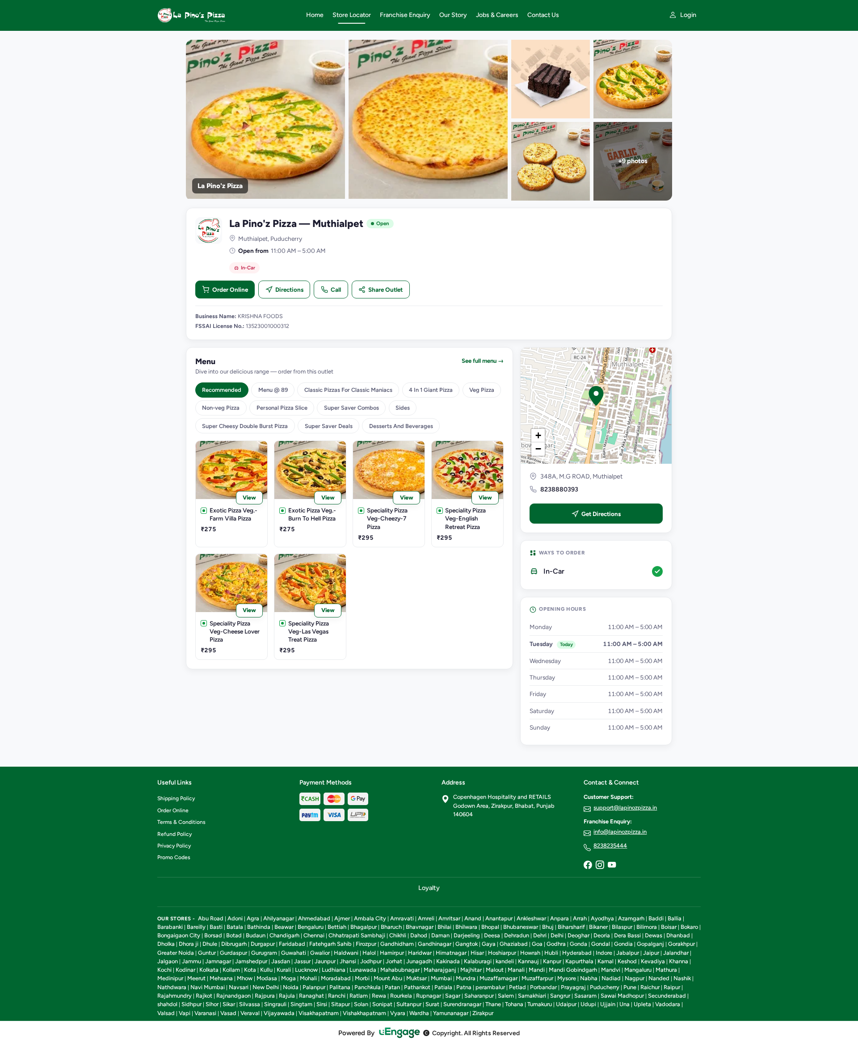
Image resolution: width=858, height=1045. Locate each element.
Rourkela (401, 995)
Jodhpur (371, 961)
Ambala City (370, 918)
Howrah (530, 952)
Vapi (184, 1013)
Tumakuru (539, 1004)
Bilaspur (622, 926)
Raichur (650, 987)
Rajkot (204, 995)
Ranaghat (311, 995)
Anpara (559, 918)
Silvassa (249, 1004)
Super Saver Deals (329, 426)
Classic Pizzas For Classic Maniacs (348, 389)
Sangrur (560, 995)
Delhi (557, 935)
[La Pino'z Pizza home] (226, 15)
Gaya (489, 943)
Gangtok (466, 943)
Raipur (672, 987)
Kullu (266, 969)
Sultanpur (408, 1004)
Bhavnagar (419, 926)
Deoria (601, 935)
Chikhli (397, 935)
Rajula (287, 995)
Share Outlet (385, 289)
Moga (288, 978)
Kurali (284, 969)
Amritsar (449, 918)
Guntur (207, 952)
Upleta (642, 1004)
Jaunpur (325, 961)
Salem (506, 995)
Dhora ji (188, 943)
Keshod (627, 961)
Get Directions (601, 513)
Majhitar (471, 969)
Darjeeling (467, 935)
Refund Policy (174, 834)
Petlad (517, 987)
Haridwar (420, 952)
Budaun (255, 935)
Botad (234, 935)
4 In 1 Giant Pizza (431, 389)
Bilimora (646, 926)
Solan (361, 1004)
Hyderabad (577, 952)
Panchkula (367, 987)
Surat (432, 1004)
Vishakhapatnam (364, 1013)
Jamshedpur (251, 961)
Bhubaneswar (520, 926)
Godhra (556, 943)
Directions (289, 289)
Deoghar (578, 935)
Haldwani (346, 952)
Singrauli (275, 1004)
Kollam (231, 969)
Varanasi (205, 1013)
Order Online (230, 289)
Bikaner (598, 926)
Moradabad (336, 978)
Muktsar (416, 978)
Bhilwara (466, 926)
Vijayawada (279, 1013)
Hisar (477, 952)
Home (315, 15)
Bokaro (689, 926)
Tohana (514, 1004)
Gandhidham (397, 943)
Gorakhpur (681, 943)
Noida (291, 987)
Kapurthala (579, 961)
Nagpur (634, 978)
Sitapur (340, 1004)
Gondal (600, 943)
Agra (253, 918)
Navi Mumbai (207, 987)
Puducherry (604, 987)
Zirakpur (482, 1013)
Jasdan (280, 961)
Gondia (623, 943)
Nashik (682, 978)
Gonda (578, 943)
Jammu (191, 961)
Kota (250, 969)
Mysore (566, 978)
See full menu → (483, 360)
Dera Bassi (627, 935)
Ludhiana (333, 969)
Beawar (284, 926)
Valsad (166, 1013)
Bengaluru (311, 926)
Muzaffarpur (537, 978)
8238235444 (610, 845)
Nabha (588, 978)
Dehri (540, 935)
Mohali (308, 978)
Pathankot (417, 987)
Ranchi (336, 995)
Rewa (379, 995)
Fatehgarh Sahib (330, 943)
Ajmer (342, 918)
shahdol (167, 1004)
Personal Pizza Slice (282, 407)
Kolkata (209, 969)
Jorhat (394, 961)
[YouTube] (612, 865)
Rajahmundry (174, 995)
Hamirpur (392, 952)
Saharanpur (479, 995)
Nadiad (611, 978)
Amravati (402, 918)
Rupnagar (428, 995)
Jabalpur (627, 952)
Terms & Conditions (181, 822)
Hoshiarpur (502, 952)
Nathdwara (171, 987)
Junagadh (419, 961)
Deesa (492, 935)
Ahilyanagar (278, 918)
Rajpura (265, 995)
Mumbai (441, 978)
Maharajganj (440, 969)
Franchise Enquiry (405, 15)
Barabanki (170, 926)
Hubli (551, 952)
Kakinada (448, 961)
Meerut (196, 978)
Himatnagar (451, 952)
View (249, 497)
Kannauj (528, 961)
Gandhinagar (434, 943)
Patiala (443, 987)
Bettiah (337, 926)
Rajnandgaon (233, 995)
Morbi (362, 978)
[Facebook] (588, 865)
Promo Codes (173, 857)
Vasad (228, 1013)
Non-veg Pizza (221, 407)
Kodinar (185, 969)
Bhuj (548, 926)
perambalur (490, 987)
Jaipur (651, 952)
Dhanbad (678, 935)
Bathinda (258, 926)
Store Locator (351, 15)
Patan (392, 987)
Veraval (250, 1013)
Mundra (465, 978)
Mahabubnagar (400, 969)
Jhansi (348, 961)
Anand (472, 918)
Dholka (166, 943)
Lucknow (306, 969)
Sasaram (585, 995)
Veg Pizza (481, 389)
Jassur (302, 961)
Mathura (666, 969)
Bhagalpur (363, 926)
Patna (463, 987)
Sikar (229, 1004)
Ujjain (607, 1004)
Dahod (418, 935)
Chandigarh (284, 935)
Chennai (313, 935)
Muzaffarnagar (498, 978)
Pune (629, 987)
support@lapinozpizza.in (625, 807)
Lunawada (362, 969)
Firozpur (366, 943)
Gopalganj (650, 943)
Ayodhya (602, 918)
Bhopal (490, 926)
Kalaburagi (478, 961)
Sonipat (382, 1004)
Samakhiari (532, 995)
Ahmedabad (314, 918)
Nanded (658, 978)
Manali (516, 969)
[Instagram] (600, 865)
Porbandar (543, 987)
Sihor (212, 1004)
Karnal (605, 961)
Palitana (339, 987)
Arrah (580, 918)
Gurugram (264, 952)
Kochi (164, 969)
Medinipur (170, 978)
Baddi (656, 918)
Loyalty (429, 888)
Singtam (301, 1004)
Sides (402, 407)
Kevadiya (653, 961)
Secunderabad (667, 995)
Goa (537, 943)
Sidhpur (191, 1004)
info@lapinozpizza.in (620, 831)
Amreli (426, 918)
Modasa (267, 978)
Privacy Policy (174, 846)
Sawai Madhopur (622, 995)
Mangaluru (638, 969)
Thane (493, 1004)
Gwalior (320, 952)
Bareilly (196, 926)
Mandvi (610, 969)
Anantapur (499, 918)
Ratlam (358, 995)
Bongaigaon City (178, 935)
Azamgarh (631, 918)
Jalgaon (167, 961)
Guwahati (293, 952)
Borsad (213, 935)
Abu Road (210, 918)
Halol (369, 952)
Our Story (453, 15)
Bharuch (391, 926)
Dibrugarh (234, 943)
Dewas (653, 935)
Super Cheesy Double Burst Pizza (245, 426)
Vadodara (667, 1004)
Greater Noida (175, 952)
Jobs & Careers (497, 15)
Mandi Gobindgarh (573, 969)
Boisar (669, 926)
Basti (216, 926)
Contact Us (543, 15)
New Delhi (265, 987)
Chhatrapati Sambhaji (356, 935)
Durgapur (263, 943)
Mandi (537, 969)
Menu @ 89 (273, 389)
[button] (596, 396)
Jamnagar (218, 961)
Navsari (238, 987)
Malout (495, 969)
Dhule (209, 943)
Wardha (419, 1013)
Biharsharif (571, 926)
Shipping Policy (176, 798)
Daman (440, 935)
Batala (235, 926)
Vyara (397, 1013)
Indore (604, 952)
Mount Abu (388, 978)
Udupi (588, 1004)
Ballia (674, 918)
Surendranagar (462, 1004)
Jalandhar (676, 952)
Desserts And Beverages (401, 426)
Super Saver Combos (351, 407)
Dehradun (516, 935)
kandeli (505, 961)
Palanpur (314, 987)
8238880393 (559, 489)
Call (336, 289)
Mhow (244, 978)
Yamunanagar (450, 1013)
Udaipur (566, 1004)
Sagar (452, 995)
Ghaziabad (514, 943)
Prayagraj (573, 987)
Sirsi (321, 1004)
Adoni (235, 918)
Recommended (221, 389)
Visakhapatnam (319, 1013)
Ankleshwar (531, 918)
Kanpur (552, 961)
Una (624, 1004)
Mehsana (221, 978)
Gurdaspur (233, 952)
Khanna (678, 961)
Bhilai (444, 926)
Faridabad (292, 943)
